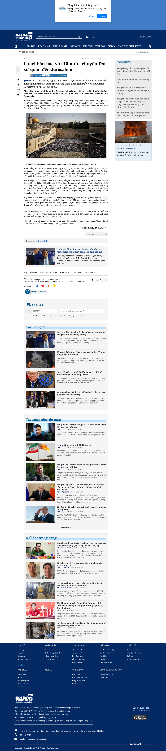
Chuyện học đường (106, 674)
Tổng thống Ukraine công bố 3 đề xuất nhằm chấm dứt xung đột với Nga (81, 425)
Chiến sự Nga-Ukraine (128, 149)
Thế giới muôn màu (134, 659)
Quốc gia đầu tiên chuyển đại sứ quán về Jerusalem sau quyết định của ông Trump (79, 250)
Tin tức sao (21, 674)
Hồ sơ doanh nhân (78, 659)
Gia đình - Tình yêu (106, 653)
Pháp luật (44, 46)
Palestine (63, 272)
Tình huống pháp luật (52, 653)
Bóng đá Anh (76, 684)
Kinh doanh (60, 46)
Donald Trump (76, 272)
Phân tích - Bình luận (134, 653)
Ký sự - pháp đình (51, 656)
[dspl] (15, 46)
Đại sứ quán (44, 272)
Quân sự (130, 656)
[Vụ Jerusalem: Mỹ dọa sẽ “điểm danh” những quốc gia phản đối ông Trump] (40, 399)
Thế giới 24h (42, 240)
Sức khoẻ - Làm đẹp (107, 650)
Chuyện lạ (103, 659)
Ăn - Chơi (103, 656)
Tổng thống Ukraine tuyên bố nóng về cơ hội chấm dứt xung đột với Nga (81, 466)
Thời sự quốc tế (133, 650)
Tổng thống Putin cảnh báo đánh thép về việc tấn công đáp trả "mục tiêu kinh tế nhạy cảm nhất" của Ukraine (81, 487)
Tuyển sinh (104, 677)
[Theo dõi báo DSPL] (48, 75)
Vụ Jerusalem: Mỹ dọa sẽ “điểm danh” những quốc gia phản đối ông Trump (81, 393)
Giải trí (19, 677)
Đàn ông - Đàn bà (106, 662)
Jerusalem (89, 272)
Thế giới (87, 46)
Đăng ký (102, 16)
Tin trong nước (22, 650)
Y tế (18, 662)
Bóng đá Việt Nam (78, 681)
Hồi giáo (33, 272)
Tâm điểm (21, 653)
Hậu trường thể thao (79, 677)
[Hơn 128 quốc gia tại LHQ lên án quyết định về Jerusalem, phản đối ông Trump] (40, 379)
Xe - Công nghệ (77, 656)
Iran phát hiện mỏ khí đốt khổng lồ (74, 445)
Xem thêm (65, 527)
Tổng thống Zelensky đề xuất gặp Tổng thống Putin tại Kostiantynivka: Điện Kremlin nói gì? (133, 156)
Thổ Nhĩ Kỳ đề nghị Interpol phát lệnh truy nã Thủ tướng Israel (81, 508)
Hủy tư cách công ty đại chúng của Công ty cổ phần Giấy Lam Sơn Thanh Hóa (79, 584)
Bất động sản (77, 662)
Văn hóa (100, 46)
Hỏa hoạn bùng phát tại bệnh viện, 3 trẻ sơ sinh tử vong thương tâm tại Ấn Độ (81, 624)
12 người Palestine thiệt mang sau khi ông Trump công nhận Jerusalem (81, 353)
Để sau (91, 16)
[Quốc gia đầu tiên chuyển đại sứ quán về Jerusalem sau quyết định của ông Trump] (40, 256)
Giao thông (21, 656)
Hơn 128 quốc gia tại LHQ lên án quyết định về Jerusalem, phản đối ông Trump (79, 373)
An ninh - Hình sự (51, 650)
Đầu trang (134, 744)
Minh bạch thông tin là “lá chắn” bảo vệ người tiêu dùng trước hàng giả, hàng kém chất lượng (81, 544)
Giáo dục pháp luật (129, 46)
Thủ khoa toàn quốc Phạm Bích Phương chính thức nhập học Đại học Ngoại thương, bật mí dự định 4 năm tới (80, 605)
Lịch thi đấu (76, 674)
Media (111, 46)
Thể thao (20, 687)
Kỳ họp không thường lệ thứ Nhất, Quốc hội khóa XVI (127, 52)
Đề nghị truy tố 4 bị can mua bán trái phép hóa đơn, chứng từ (79, 564)
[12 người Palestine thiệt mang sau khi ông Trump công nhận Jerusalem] (40, 359)
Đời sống (75, 46)
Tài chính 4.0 (77, 653)
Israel (55, 272)
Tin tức (31, 46)
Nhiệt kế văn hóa (23, 684)
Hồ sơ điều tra (50, 659)
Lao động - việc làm (24, 659)
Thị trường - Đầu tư (79, 650)
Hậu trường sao (23, 681)
